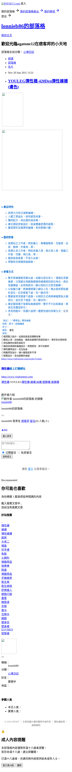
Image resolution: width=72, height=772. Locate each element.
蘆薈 (4, 598)
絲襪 (39, 382)
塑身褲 (5, 626)
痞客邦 (25, 421)
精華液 (5, 602)
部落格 (12, 62)
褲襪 (33, 382)
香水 (4, 610)
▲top (4, 429)
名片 (10, 66)
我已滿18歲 (8, 765)
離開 (19, 765)
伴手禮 (5, 549)
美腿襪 (55, 382)
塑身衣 (5, 622)
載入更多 (7, 436)
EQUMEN (7, 629)
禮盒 (4, 545)
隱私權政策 (59, 721)
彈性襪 (5, 368)
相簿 (10, 58)
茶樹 (4, 606)
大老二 (5, 541)
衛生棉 (5, 582)
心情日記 (28, 52)
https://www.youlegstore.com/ (17, 376)
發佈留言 (7, 456)
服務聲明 (36, 725)
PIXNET (15, 721)
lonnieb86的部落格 (23, 26)
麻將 (4, 537)
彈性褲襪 (6, 533)
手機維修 (6, 578)
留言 (32, 421)
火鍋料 (5, 557)
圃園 (4, 618)
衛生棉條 (6, 586)
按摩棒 (5, 565)
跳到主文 (6, 35)
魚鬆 (4, 553)
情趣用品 (6, 561)
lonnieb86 (6, 402)
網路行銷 (6, 594)
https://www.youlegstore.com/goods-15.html (21, 358)
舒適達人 (6, 590)
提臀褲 (5, 633)
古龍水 (5, 614)
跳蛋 (4, 569)
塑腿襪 (46, 382)
